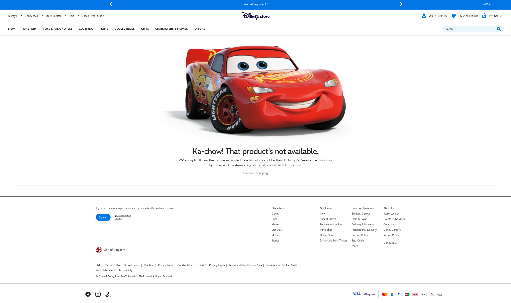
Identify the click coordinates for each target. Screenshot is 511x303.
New (322, 213)
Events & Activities (394, 219)
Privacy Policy (165, 265)
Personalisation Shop (331, 224)
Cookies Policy (185, 265)
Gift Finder (326, 208)
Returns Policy (360, 235)
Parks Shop (326, 229)
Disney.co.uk (390, 242)
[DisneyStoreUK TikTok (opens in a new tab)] (108, 294)
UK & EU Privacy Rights (211, 265)
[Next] (401, 4)
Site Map (149, 265)
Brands (275, 240)
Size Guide (358, 240)
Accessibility (125, 270)
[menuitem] (11, 28)
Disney (275, 213)
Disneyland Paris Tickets (333, 240)
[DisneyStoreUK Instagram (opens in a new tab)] (98, 294)
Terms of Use (112, 265)
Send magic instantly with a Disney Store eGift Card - (256, 4)
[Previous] (111, 4)
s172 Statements (105, 270)
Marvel (275, 224)
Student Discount (361, 213)
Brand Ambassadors (363, 208)
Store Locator (391, 213)
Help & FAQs (359, 219)
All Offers (487, 4)
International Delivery (364, 229)
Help (98, 265)
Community (390, 224)
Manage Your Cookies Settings (283, 265)
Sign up (103, 217)
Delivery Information (363, 224)
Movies (275, 235)
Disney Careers (392, 229)
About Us (388, 208)
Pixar (274, 219)
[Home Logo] (255, 16)
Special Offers (328, 219)
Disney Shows (327, 235)
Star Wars (276, 229)
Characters (277, 208)
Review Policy (391, 235)
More (355, 246)
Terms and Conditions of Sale (245, 265)
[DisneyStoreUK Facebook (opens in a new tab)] (88, 294)
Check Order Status (93, 16)
